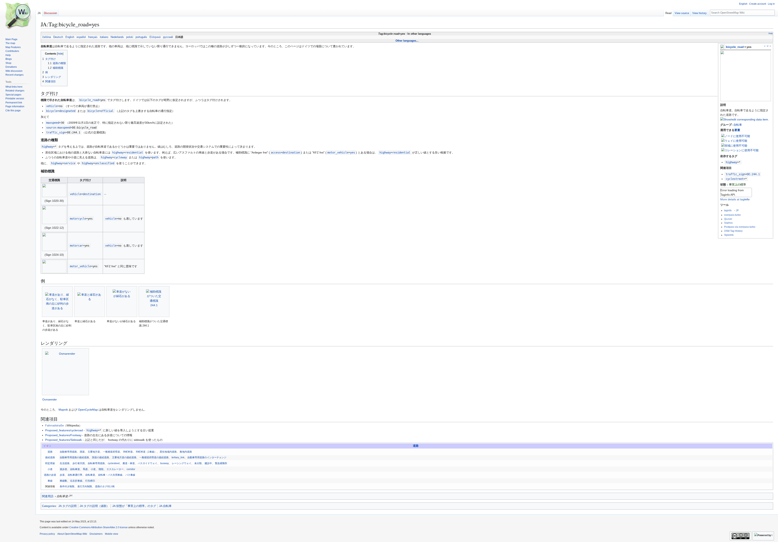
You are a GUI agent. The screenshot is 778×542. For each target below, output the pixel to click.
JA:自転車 (165, 506)
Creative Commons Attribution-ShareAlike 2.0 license (98, 527)
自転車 (737, 124)
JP (737, 210)
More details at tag (735, 199)
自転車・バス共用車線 (110, 474)
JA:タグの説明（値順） (94, 506)
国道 (82, 451)
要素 (737, 130)
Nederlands (117, 37)
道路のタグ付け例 (104, 486)
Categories (49, 506)
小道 (50, 469)
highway (731, 162)
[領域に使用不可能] (734, 145)
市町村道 (128, 451)
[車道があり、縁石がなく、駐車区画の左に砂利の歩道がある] (57, 301)
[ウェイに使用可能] (734, 140)
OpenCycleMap (88, 409)
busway (164, 463)
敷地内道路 (186, 451)
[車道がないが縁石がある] (122, 301)
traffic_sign (735, 174)
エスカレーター (115, 469)
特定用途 (50, 463)
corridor (131, 469)
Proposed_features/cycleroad (64, 430)
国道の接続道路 (100, 457)
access (276, 152)
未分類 (198, 463)
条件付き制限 (67, 486)
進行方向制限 (84, 486)
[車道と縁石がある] (89, 301)
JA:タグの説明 (67, 506)
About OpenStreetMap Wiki (72, 533)
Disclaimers (96, 533)
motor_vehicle (337, 152)
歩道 (62, 474)
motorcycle (78, 218)
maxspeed (52, 122)
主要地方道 (94, 451)
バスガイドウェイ (147, 463)
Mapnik (63, 409)
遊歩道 (63, 469)
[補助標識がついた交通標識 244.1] (154, 301)
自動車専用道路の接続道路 (74, 457)
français (92, 37)
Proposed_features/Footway (63, 435)
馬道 (85, 469)
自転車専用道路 (96, 463)
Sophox (728, 222)
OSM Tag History (733, 231)
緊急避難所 (221, 463)
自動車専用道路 (68, 451)
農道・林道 (129, 463)
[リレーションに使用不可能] (740, 150)
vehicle (52, 106)
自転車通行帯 (75, 474)
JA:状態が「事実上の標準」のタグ (134, 506)
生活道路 (64, 463)
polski (129, 37)
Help (770, 33)
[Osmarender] (65, 371)
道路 (416, 445)
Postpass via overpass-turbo (739, 226)
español (81, 37)
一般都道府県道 (111, 451)
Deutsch (58, 37)
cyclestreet (735, 178)
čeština (47, 37)
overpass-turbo (732, 215)
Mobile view (111, 533)
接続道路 (50, 457)
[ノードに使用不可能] (735, 135)
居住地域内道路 (168, 451)
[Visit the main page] (18, 16)
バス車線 (130, 474)
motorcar (76, 245)
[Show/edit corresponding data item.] (744, 119)
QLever (728, 219)
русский (168, 37)
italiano (104, 37)
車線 (50, 480)
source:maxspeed (58, 127)
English (70, 37)
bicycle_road (735, 46)
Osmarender (49, 399)
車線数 (63, 480)
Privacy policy (47, 533)
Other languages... (407, 40)
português (141, 37)
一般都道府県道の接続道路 (154, 457)
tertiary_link (178, 457)
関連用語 (47, 496)
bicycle (52, 111)
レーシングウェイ (181, 463)
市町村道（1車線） (146, 451)
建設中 (208, 463)
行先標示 (90, 480)
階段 (101, 469)
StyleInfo (729, 235)
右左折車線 (76, 480)
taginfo (728, 210)
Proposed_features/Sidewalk (63, 439)
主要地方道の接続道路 (124, 457)
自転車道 (75, 469)
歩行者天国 (79, 463)
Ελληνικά (155, 37)
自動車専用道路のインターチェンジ (206, 457)
